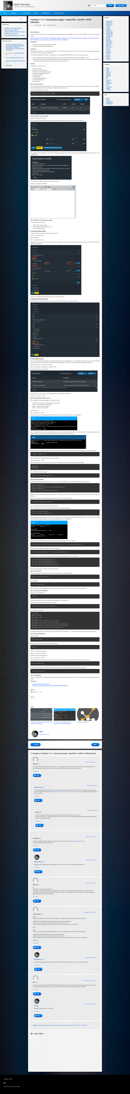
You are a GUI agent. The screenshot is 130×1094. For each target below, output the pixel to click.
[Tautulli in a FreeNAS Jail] (88, 714)
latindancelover (37, 787)
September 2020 (109, 36)
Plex (107, 77)
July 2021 (108, 26)
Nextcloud (108, 76)
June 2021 (108, 28)
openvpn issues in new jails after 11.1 (41, 684)
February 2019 (109, 47)
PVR (107, 78)
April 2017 (108, 58)
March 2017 (108, 59)
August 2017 (108, 52)
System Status (26, 13)
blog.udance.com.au (44, 734)
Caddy (107, 69)
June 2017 (108, 55)
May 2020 (108, 37)
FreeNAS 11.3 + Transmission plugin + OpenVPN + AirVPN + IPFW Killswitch (15, 49)
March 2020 (108, 40)
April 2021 (108, 29)
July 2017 (108, 53)
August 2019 (108, 44)
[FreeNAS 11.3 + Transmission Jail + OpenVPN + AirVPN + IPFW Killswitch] (41, 714)
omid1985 (8, 60)
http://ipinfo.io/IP (78, 841)
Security (108, 81)
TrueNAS (108, 84)
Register (108, 98)
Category (13, 13)
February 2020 (109, 41)
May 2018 (108, 49)
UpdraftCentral (46, 13)
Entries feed (108, 101)
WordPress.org (109, 103)
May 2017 (108, 56)
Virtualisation (109, 87)
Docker (107, 70)
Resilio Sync (108, 80)
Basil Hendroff (37, 959)
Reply (37, 775)
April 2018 (108, 51)
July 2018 (108, 48)
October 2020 (109, 34)
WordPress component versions (11, 33)
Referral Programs (59, 13)
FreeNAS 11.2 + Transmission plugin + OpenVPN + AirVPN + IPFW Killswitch (50, 685)
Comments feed (109, 102)
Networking (53, 25)
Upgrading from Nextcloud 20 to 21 (16, 57)
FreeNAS (48, 25)
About (36, 13)
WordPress (108, 89)
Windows (108, 88)
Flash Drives (108, 72)
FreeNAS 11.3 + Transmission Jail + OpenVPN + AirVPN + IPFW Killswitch (51, 39)
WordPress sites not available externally (12, 28)
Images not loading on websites (11, 30)
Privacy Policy (8, 1079)
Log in (107, 99)
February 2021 (109, 30)
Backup (107, 68)
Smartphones (109, 82)
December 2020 (109, 32)
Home (5, 13)
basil (45, 25)
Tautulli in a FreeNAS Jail (83, 722)
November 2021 (109, 21)
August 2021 (108, 25)
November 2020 (109, 33)
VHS (107, 85)
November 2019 (109, 43)
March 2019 (108, 45)
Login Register (121, 5)
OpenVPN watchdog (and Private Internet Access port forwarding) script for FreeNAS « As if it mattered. (62, 1025)
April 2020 (108, 39)
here (98, 34)
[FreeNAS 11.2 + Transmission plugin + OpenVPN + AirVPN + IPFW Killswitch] (65, 714)
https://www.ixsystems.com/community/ (63, 791)
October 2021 (109, 22)
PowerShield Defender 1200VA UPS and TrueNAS (14, 31)
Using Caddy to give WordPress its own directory (14, 35)
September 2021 (109, 24)
